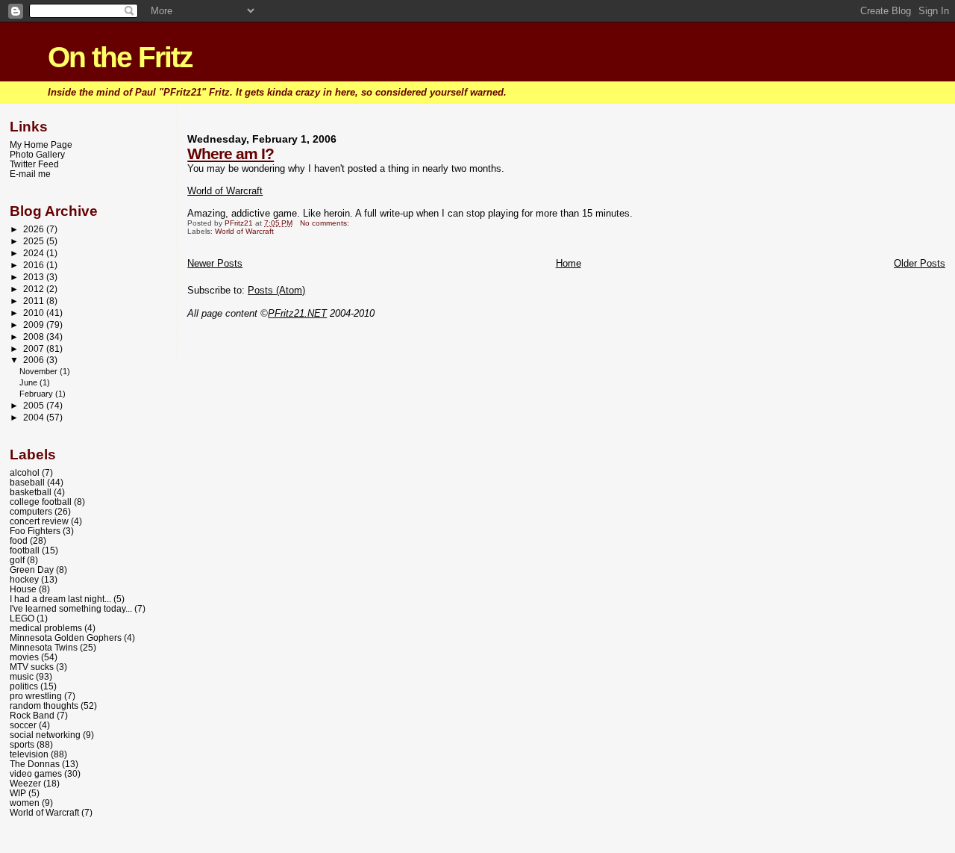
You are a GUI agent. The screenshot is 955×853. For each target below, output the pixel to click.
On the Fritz (120, 57)
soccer (23, 725)
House (23, 589)
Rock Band (32, 715)
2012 (34, 289)
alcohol (25, 472)
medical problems (46, 628)
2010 (34, 312)
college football (41, 501)
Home (568, 263)
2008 (34, 336)
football (25, 550)
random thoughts (44, 705)
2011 (34, 300)
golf (17, 560)
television (29, 754)
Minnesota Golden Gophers (66, 637)
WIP (18, 793)
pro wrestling (36, 696)
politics (24, 686)
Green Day (32, 569)
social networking (45, 734)
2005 (34, 405)
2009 (34, 324)
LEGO (22, 618)
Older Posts (919, 263)
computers (31, 511)
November (39, 371)
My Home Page (41, 144)
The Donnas (35, 764)
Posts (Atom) (276, 290)
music (22, 676)
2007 (34, 348)
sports (22, 744)
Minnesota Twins (44, 647)
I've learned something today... (71, 608)
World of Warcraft (225, 190)
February (37, 393)
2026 (34, 229)
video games (36, 773)
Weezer (25, 783)
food (19, 540)
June (29, 382)
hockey (24, 579)
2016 (34, 265)
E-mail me (30, 174)
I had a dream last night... (60, 599)
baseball (27, 482)
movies (24, 657)
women (25, 802)
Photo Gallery (37, 154)
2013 (34, 277)
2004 (34, 417)
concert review (39, 521)
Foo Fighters (35, 531)
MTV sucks (32, 666)
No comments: (325, 223)
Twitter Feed (34, 164)
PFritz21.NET (297, 313)
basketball (30, 492)
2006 (34, 360)
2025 (34, 241)
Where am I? (230, 153)
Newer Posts (214, 263)
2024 (34, 253)
